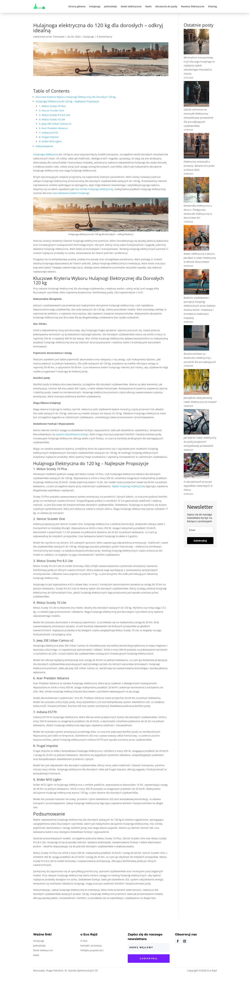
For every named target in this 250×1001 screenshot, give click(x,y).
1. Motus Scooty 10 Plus (52, 106)
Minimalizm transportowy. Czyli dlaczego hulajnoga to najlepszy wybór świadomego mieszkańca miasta (199, 65)
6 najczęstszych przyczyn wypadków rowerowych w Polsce (198, 485)
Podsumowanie (44, 146)
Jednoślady (110, 6)
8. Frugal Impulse (49, 137)
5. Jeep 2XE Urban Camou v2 (55, 123)
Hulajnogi (94, 6)
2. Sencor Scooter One (51, 110)
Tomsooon (59, 36)
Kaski (148, 6)
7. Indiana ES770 (48, 132)
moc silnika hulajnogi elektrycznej (94, 189)
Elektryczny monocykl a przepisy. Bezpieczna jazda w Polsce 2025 (199, 165)
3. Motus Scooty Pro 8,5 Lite (54, 115)
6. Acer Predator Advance (53, 128)
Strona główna (76, 6)
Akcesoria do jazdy (166, 6)
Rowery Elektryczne (192, 6)
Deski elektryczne (131, 6)
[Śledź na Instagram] (184, 941)
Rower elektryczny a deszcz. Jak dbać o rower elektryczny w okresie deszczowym (200, 257)
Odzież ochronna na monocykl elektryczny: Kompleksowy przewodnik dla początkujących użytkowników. (198, 117)
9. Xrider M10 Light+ (50, 141)
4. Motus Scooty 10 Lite (52, 119)
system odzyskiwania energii (72, 434)
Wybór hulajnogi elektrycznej (128, 486)
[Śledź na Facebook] (177, 941)
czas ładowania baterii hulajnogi (70, 193)
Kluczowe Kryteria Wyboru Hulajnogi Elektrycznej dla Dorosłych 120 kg (75, 97)
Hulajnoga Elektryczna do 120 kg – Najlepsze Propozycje (67, 101)
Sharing (212, 6)
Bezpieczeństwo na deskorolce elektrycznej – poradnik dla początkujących (200, 358)
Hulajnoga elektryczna (45, 154)
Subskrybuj (200, 540)
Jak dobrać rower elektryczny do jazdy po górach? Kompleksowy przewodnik (200, 441)
